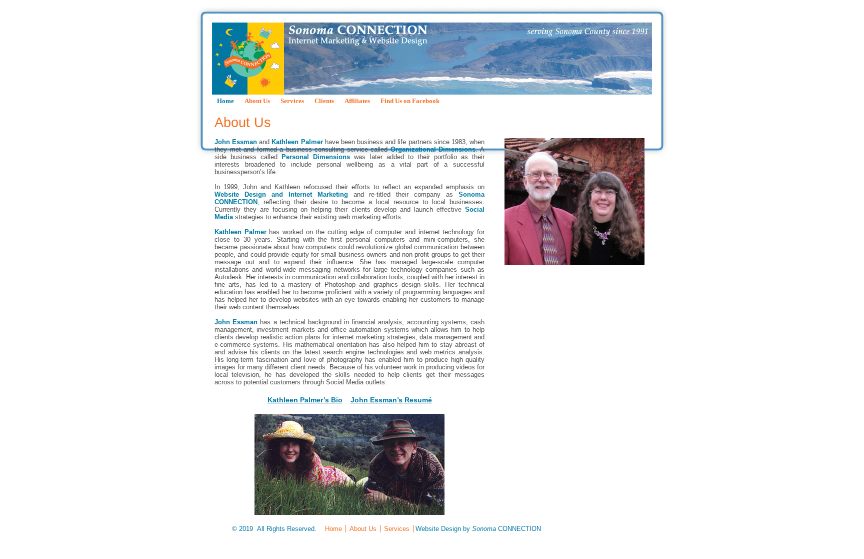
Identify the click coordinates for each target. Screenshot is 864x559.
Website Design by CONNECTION (478, 528)
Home (225, 101)
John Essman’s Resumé (391, 400)
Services (292, 101)
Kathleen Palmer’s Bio (305, 400)
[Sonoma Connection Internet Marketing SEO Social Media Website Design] (432, 59)
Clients (324, 101)
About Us (257, 101)
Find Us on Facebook (410, 101)
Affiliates (357, 101)
